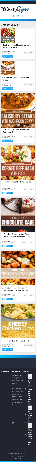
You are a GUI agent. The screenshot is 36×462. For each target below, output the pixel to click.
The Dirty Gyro (22, 453)
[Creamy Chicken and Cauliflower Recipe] (8, 68)
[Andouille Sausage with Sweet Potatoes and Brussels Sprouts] (18, 268)
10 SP (5, 246)
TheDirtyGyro (11, 51)
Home (13, 456)
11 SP (5, 56)
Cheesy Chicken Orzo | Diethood (15, 341)
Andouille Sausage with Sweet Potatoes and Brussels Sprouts (15, 289)
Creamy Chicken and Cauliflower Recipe (15, 78)
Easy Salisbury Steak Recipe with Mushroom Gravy (15, 130)
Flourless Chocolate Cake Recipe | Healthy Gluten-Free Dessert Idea (17, 235)
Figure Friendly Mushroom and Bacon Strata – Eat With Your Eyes (30, 437)
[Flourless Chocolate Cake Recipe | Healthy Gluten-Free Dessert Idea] (18, 215)
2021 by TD (18, 459)
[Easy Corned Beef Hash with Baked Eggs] (18, 163)
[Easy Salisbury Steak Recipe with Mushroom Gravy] (18, 110)
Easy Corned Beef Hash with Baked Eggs (16, 183)
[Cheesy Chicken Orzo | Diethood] (18, 321)
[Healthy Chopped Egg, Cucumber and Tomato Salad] (8, 35)
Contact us (20, 456)
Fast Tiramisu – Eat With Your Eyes (30, 416)
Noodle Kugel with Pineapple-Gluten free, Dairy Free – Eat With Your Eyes (30, 391)
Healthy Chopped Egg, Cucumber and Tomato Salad (16, 46)
